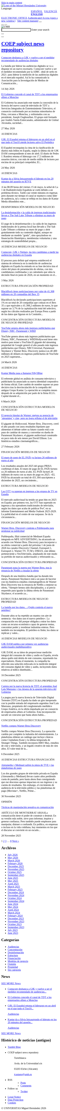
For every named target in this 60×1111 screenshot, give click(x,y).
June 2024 (13, 904)
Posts (23, 1082)
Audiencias (13, 946)
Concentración (15, 949)
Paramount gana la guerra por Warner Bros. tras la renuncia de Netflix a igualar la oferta (26, 569)
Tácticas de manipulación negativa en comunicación (27, 807)
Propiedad (13, 967)
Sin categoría (14, 970)
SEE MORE (11, 983)
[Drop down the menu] (5, 24)
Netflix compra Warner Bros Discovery (21, 725)
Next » (15, 841)
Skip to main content (11, 2)
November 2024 (16, 895)
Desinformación (16, 952)
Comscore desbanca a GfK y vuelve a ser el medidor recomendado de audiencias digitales (27, 59)
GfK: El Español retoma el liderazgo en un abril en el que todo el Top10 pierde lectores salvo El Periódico (28, 141)
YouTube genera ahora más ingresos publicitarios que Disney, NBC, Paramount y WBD (28, 329)
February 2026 (15, 863)
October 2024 (15, 898)
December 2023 (16, 918)
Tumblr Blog (14, 1047)
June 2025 (13, 878)
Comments (25, 1085)
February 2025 (15, 889)
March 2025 (14, 886)
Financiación (14, 958)
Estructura (13, 955)
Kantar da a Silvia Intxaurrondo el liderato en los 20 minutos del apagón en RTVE (27, 180)
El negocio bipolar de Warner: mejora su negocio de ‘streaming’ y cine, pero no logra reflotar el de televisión (29, 417)
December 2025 (16, 866)
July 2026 (13, 854)
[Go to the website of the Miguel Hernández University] (23, 5)
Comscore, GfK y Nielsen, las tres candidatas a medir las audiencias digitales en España (30, 253)
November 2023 (16, 921)
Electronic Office (14, 18)
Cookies (12, 1102)
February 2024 (15, 915)
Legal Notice (14, 1097)
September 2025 (16, 875)
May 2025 (13, 880)
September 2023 (16, 927)
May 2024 (13, 907)
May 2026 (13, 857)
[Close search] (2, 36)
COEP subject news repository (22, 46)
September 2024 (16, 901)
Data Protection (15, 1099)
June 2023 (13, 933)
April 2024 (13, 909)
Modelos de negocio (18, 961)
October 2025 (15, 872)
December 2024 (16, 892)
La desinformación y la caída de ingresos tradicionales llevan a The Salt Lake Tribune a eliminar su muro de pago (28, 215)
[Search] (2, 33)
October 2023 (15, 924)
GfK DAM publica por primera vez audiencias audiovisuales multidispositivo (24, 645)
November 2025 (16, 869)
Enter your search (40, 29)
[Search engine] (40, 21)
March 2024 (14, 912)
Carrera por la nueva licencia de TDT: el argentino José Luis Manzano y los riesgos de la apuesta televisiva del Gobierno (29, 689)
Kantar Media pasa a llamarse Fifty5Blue (22, 373)
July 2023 (13, 930)
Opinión (12, 964)
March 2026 (14, 860)
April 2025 (13, 883)
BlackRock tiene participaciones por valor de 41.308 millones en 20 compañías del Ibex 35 (27, 293)
